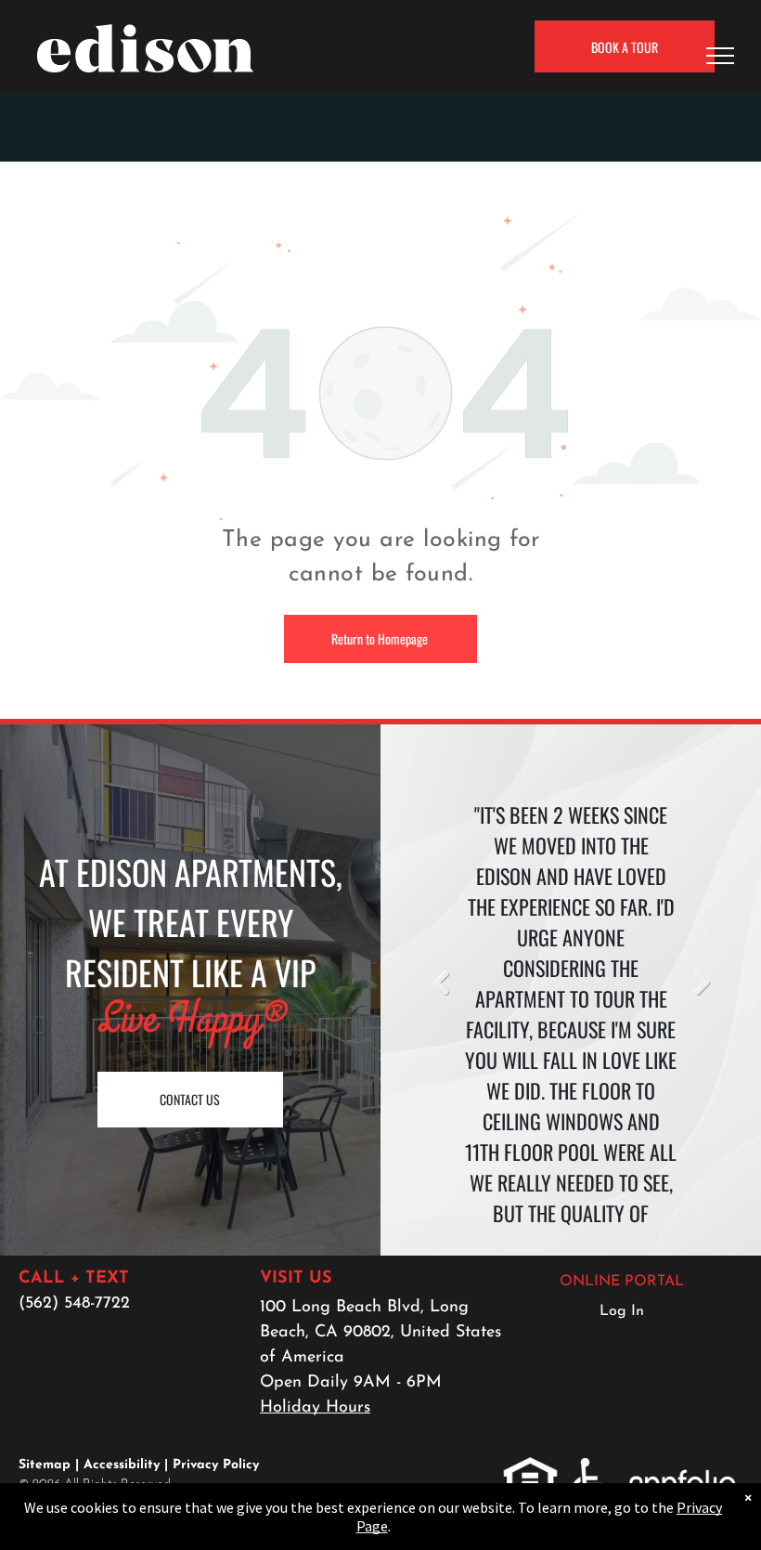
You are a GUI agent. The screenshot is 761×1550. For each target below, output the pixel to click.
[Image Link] (380, 220)
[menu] (720, 56)
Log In (622, 1311)
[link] (530, 1467)
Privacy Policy (216, 1465)
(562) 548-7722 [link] (74, 1304)
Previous (441, 982)
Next (701, 982)
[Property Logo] (145, 36)
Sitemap (45, 1465)
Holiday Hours (315, 1408)
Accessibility (122, 1465)
